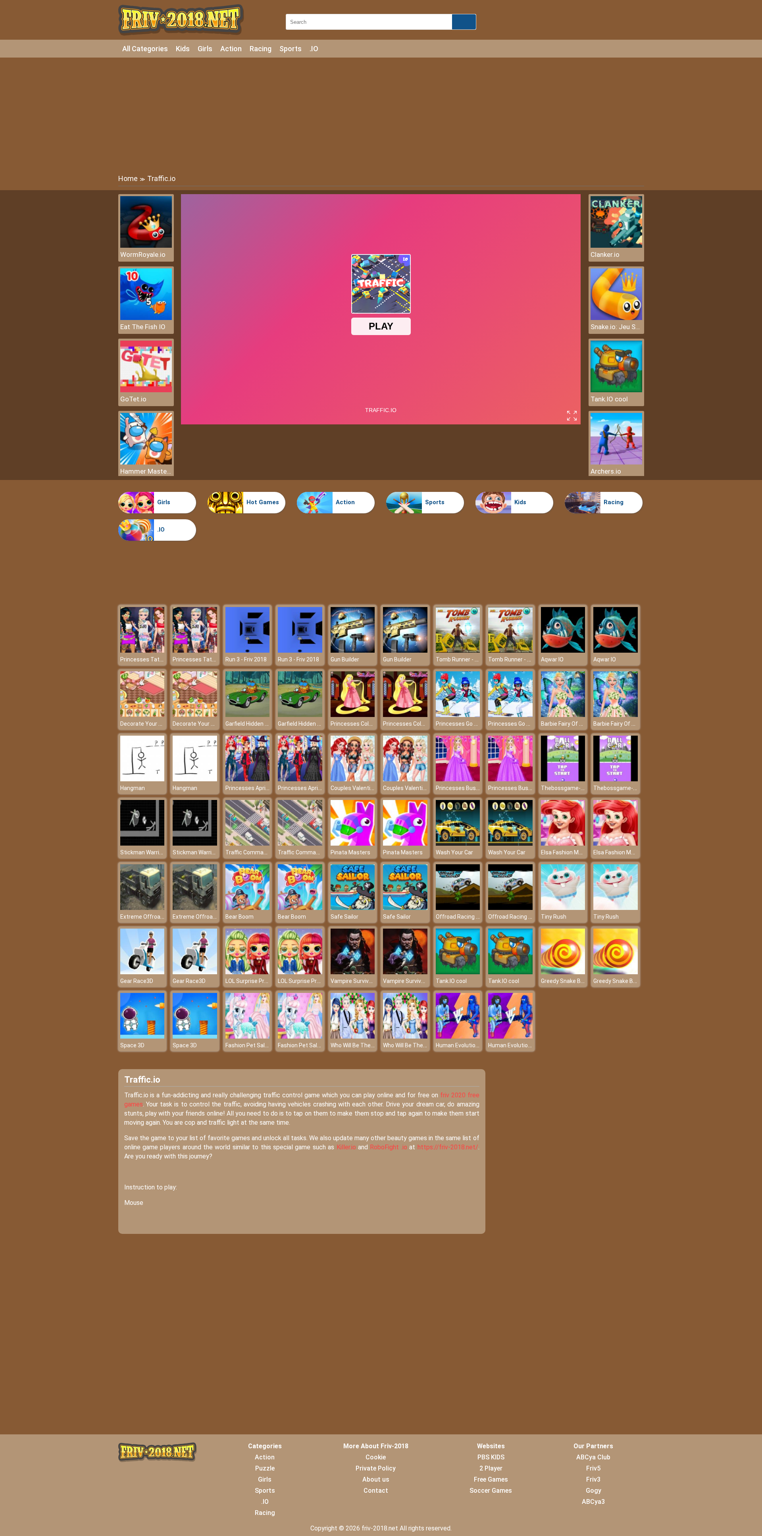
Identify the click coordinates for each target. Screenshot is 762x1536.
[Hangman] (142, 779)
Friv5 (593, 1468)
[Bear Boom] (247, 908)
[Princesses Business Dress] (458, 779)
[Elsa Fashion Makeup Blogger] (563, 843)
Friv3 (593, 1479)
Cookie (376, 1457)
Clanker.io (605, 254)
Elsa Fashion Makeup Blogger (578, 852)
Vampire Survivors (354, 981)
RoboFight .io (388, 1147)
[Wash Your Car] (458, 843)
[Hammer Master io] (146, 462)
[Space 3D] (142, 1036)
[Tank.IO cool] (616, 390)
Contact (376, 1490)
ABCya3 (593, 1501)
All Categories (145, 48)
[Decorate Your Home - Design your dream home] (142, 715)
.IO (314, 48)
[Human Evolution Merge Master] (458, 1036)
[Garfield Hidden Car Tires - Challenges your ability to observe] (247, 715)
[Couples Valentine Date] (353, 779)
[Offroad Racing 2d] (458, 908)
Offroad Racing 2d (459, 917)
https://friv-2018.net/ (448, 1147)
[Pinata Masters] (353, 843)
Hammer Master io (146, 471)
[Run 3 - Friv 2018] (247, 650)
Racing (260, 48)
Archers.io (606, 471)
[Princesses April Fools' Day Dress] (247, 779)
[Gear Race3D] (142, 972)
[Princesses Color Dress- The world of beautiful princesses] (353, 715)
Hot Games (262, 502)
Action (231, 48)
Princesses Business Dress (471, 788)
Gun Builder (345, 659)
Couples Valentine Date (360, 788)
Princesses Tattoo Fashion (154, 659)
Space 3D (132, 1045)
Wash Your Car (454, 852)
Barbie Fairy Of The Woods (574, 724)
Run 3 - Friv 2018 (246, 659)
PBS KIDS (490, 1457)
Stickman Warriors (143, 852)
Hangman (132, 788)
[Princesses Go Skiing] (458, 715)
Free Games (491, 1479)
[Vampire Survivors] (353, 972)
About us (375, 1479)
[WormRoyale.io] (146, 245)
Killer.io (346, 1147)
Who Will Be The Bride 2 (360, 1045)
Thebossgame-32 (564, 788)
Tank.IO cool (609, 399)
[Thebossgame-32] (563, 779)
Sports (290, 48)
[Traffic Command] (247, 843)
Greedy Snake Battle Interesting (581, 981)
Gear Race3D (136, 981)
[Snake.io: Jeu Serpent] (616, 318)
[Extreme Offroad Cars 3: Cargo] (142, 908)
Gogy (593, 1490)
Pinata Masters (350, 852)
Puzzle (265, 1468)
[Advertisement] (381, 115)
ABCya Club (593, 1457)
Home (128, 178)
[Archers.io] (616, 462)
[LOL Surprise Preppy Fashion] (247, 972)
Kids (183, 48)
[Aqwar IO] (563, 650)
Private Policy (376, 1468)
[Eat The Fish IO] (146, 318)
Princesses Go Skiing (462, 724)
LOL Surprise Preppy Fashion (261, 981)
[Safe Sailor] (353, 908)
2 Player (490, 1468)
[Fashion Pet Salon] (247, 1036)
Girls (205, 48)
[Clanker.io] (616, 245)
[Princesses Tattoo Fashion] (142, 650)
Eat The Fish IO (142, 327)
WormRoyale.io (142, 254)
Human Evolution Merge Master (476, 1045)
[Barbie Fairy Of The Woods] (563, 715)
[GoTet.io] (146, 390)
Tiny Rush (553, 917)
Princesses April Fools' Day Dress (267, 788)
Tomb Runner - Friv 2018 (466, 659)
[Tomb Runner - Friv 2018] (458, 650)
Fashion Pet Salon (248, 1045)
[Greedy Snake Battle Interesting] (563, 972)
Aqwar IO (552, 659)
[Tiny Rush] (563, 908)
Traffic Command (247, 852)
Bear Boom (239, 917)
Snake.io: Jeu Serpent (616, 327)
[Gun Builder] (353, 650)
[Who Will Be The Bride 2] (353, 1036)
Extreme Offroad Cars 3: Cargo (159, 917)
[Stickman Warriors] (142, 843)
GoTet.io (133, 399)
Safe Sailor (344, 917)
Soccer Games (491, 1490)
